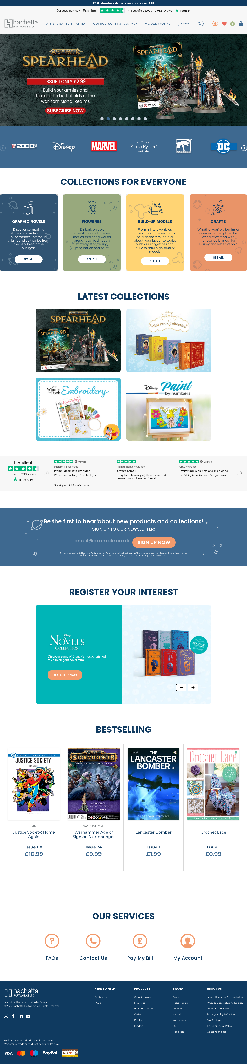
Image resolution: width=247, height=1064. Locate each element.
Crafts (137, 1014)
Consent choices (216, 1031)
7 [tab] (139, 118)
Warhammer (180, 1020)
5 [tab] (126, 118)
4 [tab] (120, 118)
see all (28, 259)
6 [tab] (132, 118)
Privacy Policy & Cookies (221, 1014)
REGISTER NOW (65, 674)
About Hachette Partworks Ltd (225, 997)
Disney (177, 997)
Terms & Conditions (218, 1008)
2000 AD (178, 1008)
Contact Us (100, 997)
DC (175, 1025)
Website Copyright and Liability (225, 1002)
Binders (138, 1025)
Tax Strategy (214, 1020)
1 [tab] (102, 118)
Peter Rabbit (180, 1002)
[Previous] (181, 687)
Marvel (177, 1014)
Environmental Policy (219, 1025)
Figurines (139, 1002)
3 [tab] (114, 118)
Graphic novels (142, 997)
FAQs (97, 1002)
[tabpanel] (123, 80)
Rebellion (178, 1031)
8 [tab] (145, 118)
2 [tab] (108, 118)
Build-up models (144, 1008)
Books (138, 1020)
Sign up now (154, 542)
